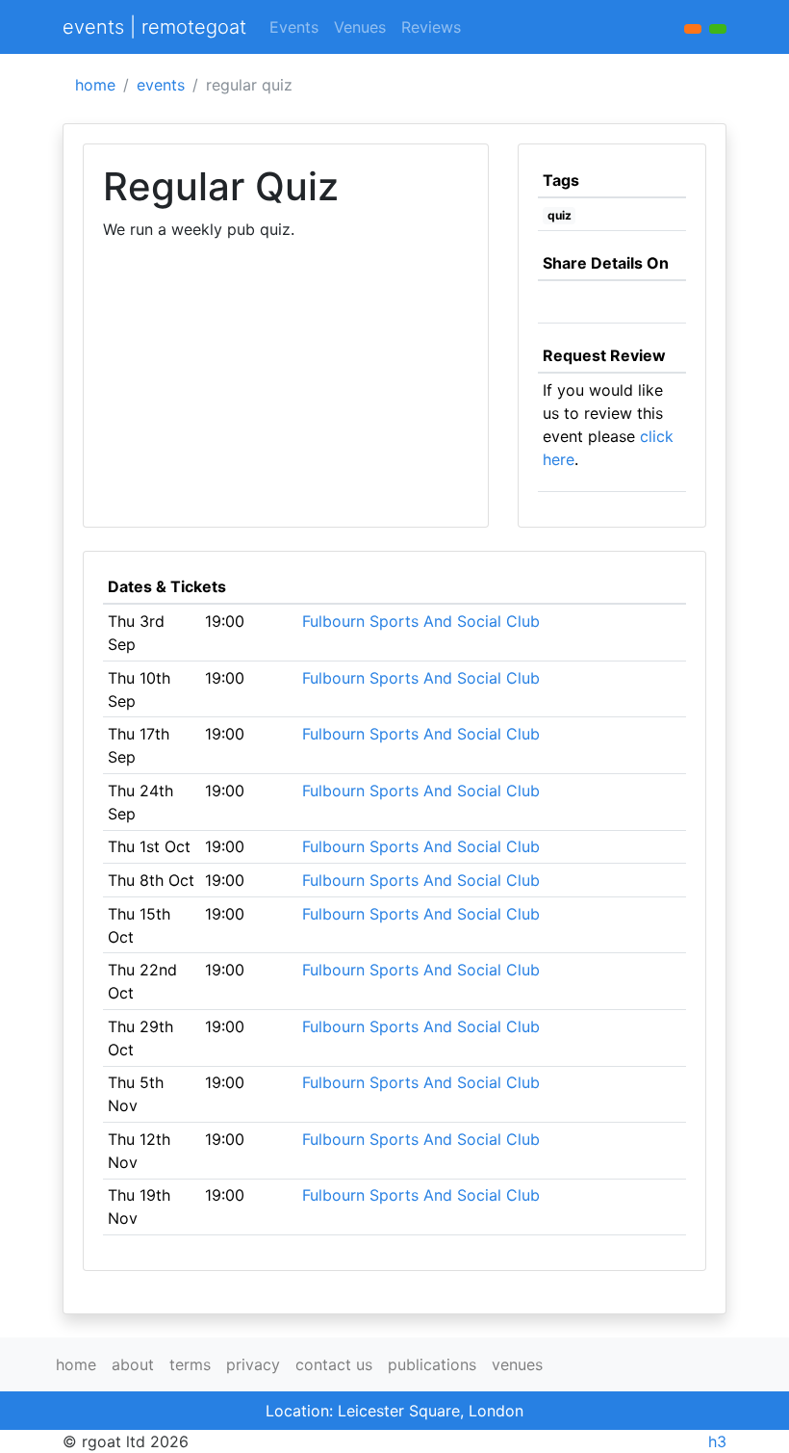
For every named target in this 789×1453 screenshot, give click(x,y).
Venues (360, 27)
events (161, 84)
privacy (253, 1364)
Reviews (431, 27)
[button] (717, 29)
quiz (559, 215)
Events (293, 27)
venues (517, 1364)
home (95, 84)
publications (432, 1364)
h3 (717, 1441)
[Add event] (692, 29)
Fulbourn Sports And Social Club (421, 621)
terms (190, 1364)
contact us (333, 1364)
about (133, 1364)
